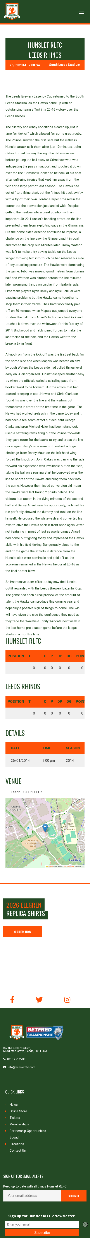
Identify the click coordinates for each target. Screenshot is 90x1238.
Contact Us (18, 1151)
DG (69, 656)
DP (59, 656)
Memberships (19, 1124)
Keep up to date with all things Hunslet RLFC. (35, 1186)
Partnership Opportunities (28, 1131)
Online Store (18, 1111)
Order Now (22, 931)
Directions (17, 1144)
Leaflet (50, 866)
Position (16, 656)
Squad (14, 1137)
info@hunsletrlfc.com (21, 1067)
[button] (45, 828)
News (14, 1105)
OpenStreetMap (68, 866)
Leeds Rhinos (45, 55)
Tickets (15, 1118)
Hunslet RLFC (45, 44)
